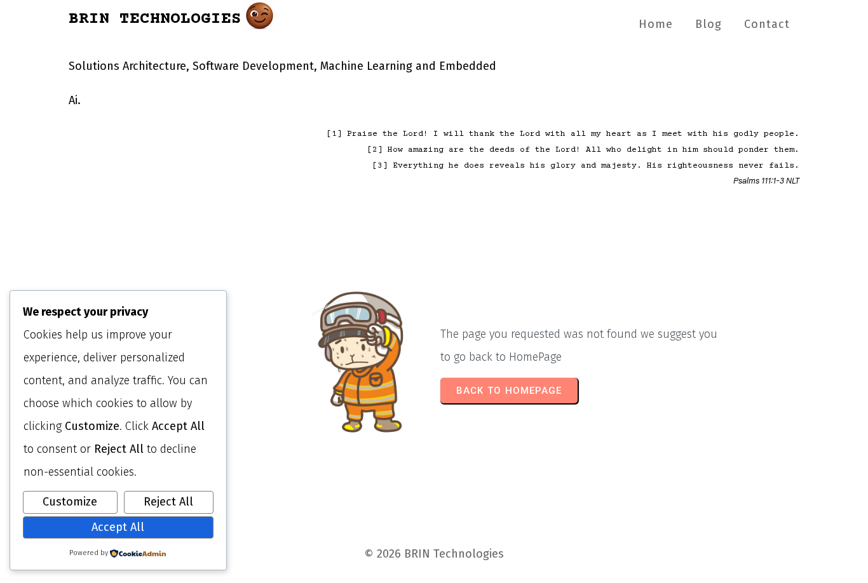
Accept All (118, 527)
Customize (70, 502)
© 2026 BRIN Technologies (434, 554)
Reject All (168, 502)
